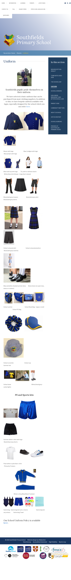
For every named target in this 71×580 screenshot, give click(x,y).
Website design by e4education (36, 540)
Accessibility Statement (40, 542)
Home (13, 53)
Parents (19, 53)
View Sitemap (27, 542)
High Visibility (53, 542)
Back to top (62, 542)
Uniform (25, 53)
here (28, 106)
